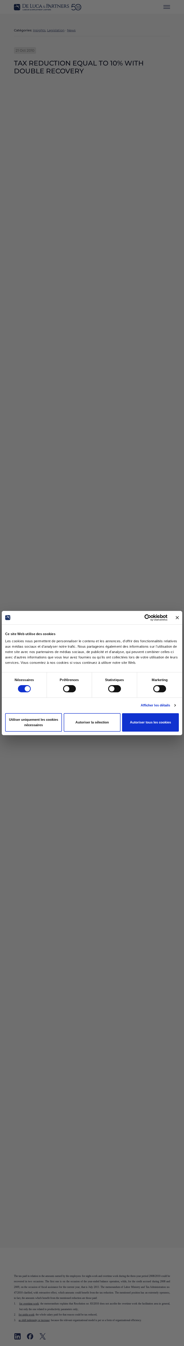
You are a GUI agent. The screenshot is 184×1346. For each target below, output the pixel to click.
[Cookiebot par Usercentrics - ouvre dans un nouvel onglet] (147, 617)
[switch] (69, 688)
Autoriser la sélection (92, 722)
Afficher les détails (155, 705)
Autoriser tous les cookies (150, 722)
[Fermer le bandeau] (177, 617)
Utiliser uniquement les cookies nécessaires (33, 722)
